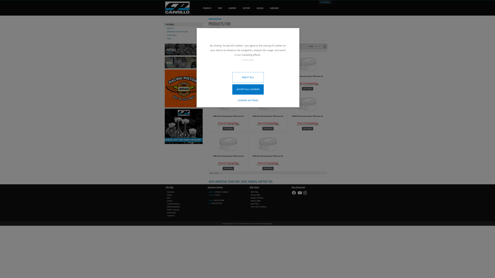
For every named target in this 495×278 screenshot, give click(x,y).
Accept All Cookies (248, 89)
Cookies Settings (248, 100)
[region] (248, 67)
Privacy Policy (248, 59)
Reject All (248, 77)
